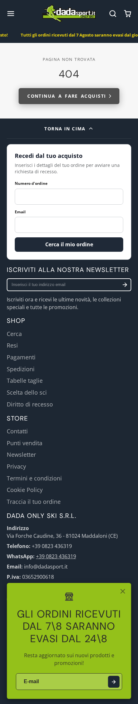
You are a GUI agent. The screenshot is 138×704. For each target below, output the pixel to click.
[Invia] (114, 682)
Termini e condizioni (34, 478)
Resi (12, 345)
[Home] (69, 13)
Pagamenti (21, 357)
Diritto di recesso (30, 404)
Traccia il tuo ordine (34, 501)
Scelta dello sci (27, 392)
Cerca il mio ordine (69, 244)
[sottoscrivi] (125, 284)
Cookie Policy (25, 490)
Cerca (14, 334)
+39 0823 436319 (56, 556)
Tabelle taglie (25, 380)
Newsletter (21, 454)
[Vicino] (123, 591)
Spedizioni (21, 369)
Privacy (16, 466)
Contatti (17, 431)
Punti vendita (24, 443)
